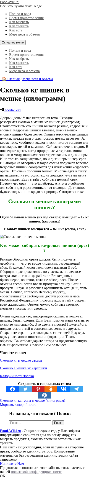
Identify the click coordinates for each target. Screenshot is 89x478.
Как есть (15, 30)
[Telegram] (76, 389)
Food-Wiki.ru (9, 2)
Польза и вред (20, 14)
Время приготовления (26, 18)
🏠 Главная (10, 79)
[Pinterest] (38, 389)
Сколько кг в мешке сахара (21, 360)
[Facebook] (12, 389)
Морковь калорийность (18, 404)
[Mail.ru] (44, 395)
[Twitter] (25, 389)
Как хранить (19, 26)
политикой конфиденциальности (36, 472)
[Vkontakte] (63, 389)
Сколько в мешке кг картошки (23, 368)
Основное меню (13, 42)
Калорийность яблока (17, 376)
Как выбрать (19, 22)
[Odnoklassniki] (50, 389)
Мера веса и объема (24, 34)
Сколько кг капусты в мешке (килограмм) (32, 400)
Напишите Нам (12, 463)
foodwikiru (12, 110)
